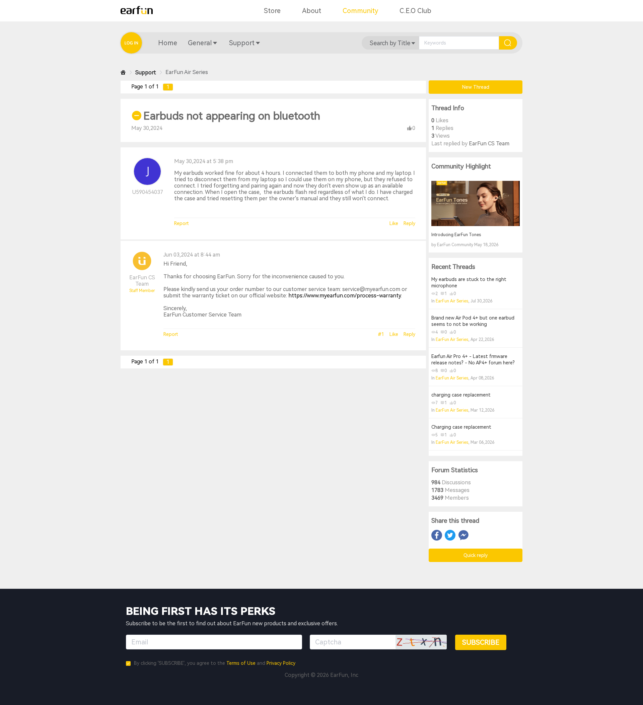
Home (167, 43)
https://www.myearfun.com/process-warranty (344, 295)
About (311, 11)
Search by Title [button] (390, 43)
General (200, 43)
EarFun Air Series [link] (186, 72)
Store (272, 11)
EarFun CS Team (142, 280)
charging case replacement (461, 395)
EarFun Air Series (452, 301)
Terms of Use (241, 663)
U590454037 (147, 192)
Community (360, 11)
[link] (123, 72)
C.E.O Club (415, 11)
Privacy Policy (281, 663)
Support (242, 43)
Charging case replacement (461, 427)
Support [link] (145, 72)
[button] (167, 43)
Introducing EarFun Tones (456, 234)
